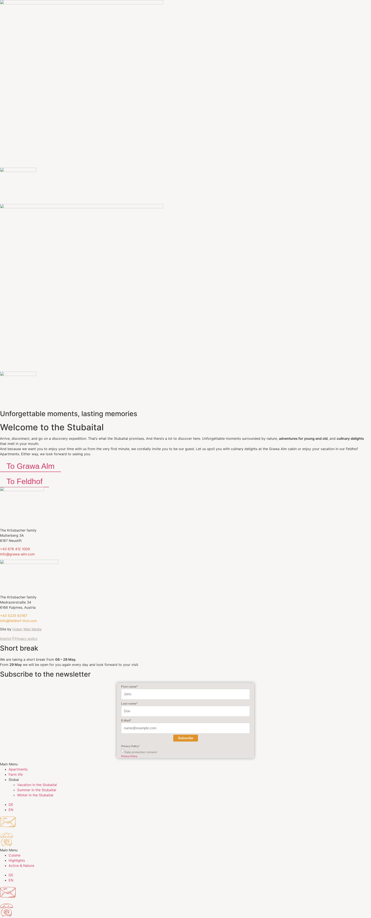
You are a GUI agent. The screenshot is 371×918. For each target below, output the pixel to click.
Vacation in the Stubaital (37, 785)
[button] (185, 764)
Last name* (129, 703)
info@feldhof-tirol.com (18, 621)
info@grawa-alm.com (17, 554)
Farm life (16, 774)
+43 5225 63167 (13, 615)
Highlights (17, 860)
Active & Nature (21, 865)
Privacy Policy (129, 756)
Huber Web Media (26, 629)
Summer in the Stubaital (36, 790)
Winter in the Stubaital (35, 795)
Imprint (5, 638)
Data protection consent (141, 752)
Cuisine (14, 855)
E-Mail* (126, 720)
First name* (129, 686)
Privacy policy (26, 638)
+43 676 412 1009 (15, 549)
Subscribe (185, 738)
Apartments (18, 769)
